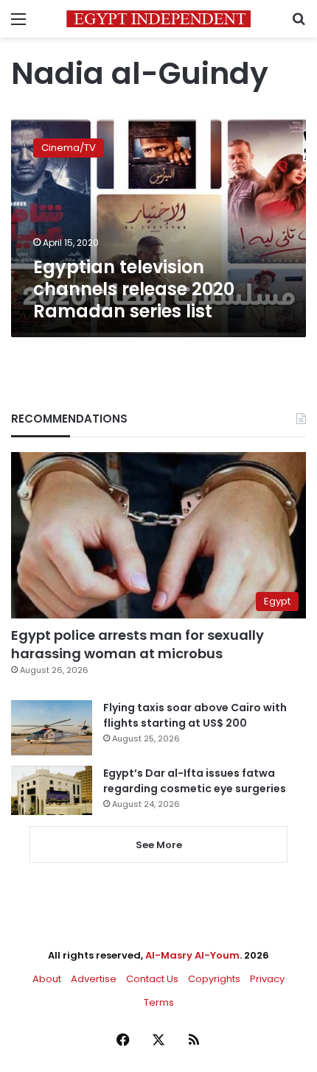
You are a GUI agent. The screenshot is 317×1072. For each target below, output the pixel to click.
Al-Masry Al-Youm (192, 955)
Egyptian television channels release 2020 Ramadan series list (133, 289)
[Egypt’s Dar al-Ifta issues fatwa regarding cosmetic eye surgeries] (51, 790)
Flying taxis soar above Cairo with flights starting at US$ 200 (195, 715)
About (46, 979)
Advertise (93, 979)
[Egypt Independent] (158, 18)
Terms (159, 1002)
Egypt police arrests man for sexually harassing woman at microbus (137, 644)
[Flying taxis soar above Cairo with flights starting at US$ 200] (51, 727)
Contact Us (152, 979)
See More (159, 845)
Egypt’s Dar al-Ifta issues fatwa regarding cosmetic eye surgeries (194, 781)
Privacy (267, 979)
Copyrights (214, 979)
